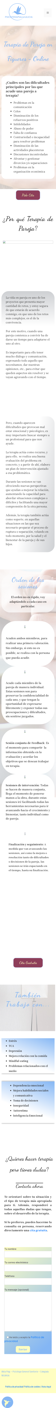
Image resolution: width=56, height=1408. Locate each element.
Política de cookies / (32, 1386)
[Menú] (48, 12)
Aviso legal (46, 1386)
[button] (28, 195)
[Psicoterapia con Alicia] (18, 12)
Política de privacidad (14, 1386)
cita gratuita (38, 1230)
